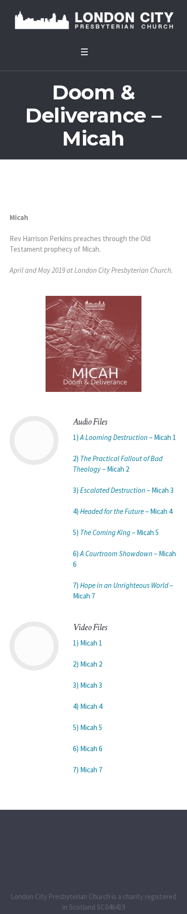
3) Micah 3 (87, 685)
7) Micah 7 (87, 769)
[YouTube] (114, 846)
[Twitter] (93, 846)
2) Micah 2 (87, 664)
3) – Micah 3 (123, 490)
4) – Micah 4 (122, 511)
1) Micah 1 (87, 642)
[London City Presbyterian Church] (93, 21)
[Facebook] (73, 846)
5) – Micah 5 (116, 532)
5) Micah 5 (87, 727)
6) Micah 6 (87, 748)
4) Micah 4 (87, 706)
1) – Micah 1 (124, 437)
